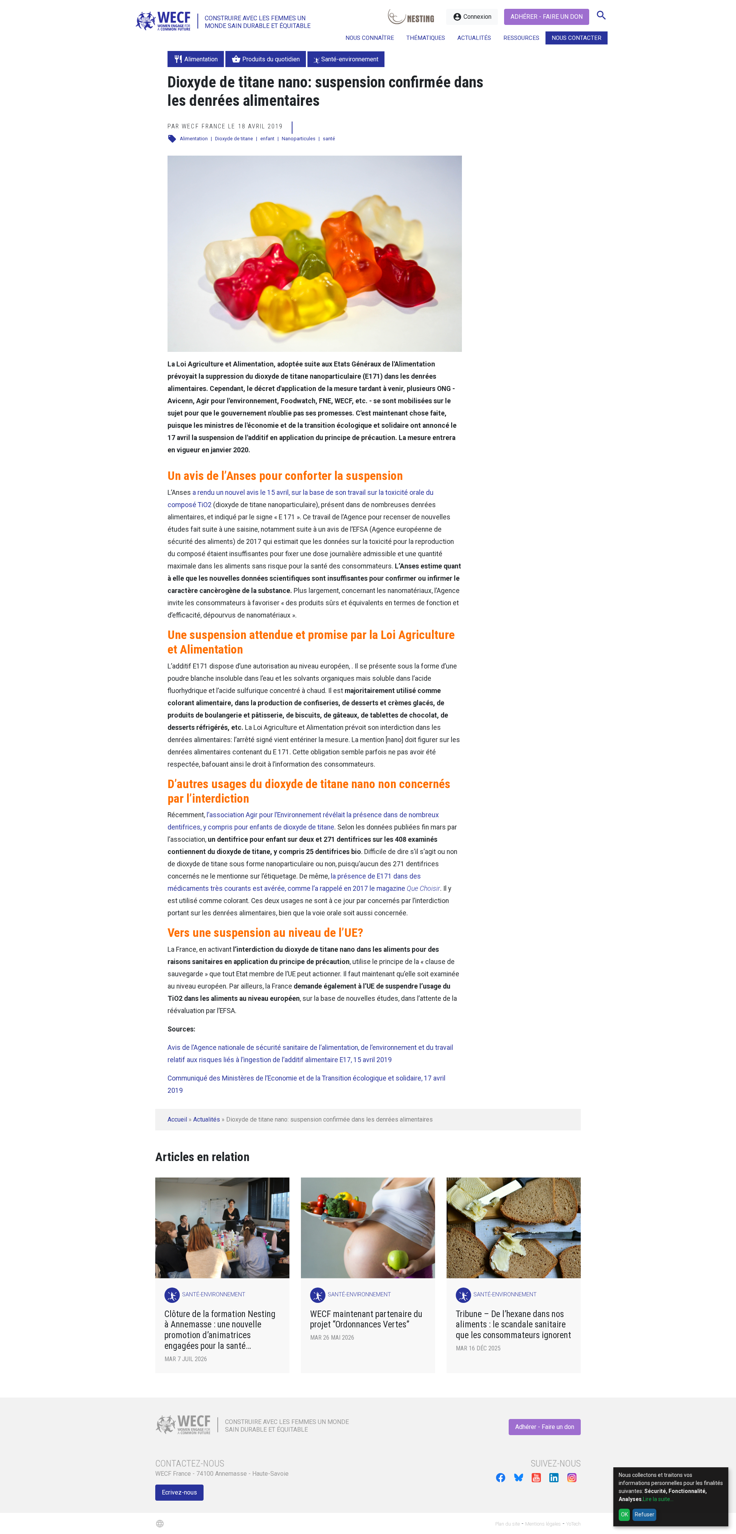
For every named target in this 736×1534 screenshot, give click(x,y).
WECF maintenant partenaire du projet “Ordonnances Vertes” (366, 1319)
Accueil (177, 1119)
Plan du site (507, 1524)
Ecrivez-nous (179, 1492)
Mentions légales (543, 1524)
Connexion (472, 16)
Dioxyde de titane (234, 138)
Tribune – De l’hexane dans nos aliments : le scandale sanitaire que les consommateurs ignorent (513, 1325)
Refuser (644, 1514)
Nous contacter (576, 37)
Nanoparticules (298, 138)
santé (329, 138)
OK (624, 1514)
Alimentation (194, 138)
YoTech (573, 1524)
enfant (267, 138)
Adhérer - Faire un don (547, 16)
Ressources (521, 37)
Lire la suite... (658, 1499)
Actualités (206, 1119)
